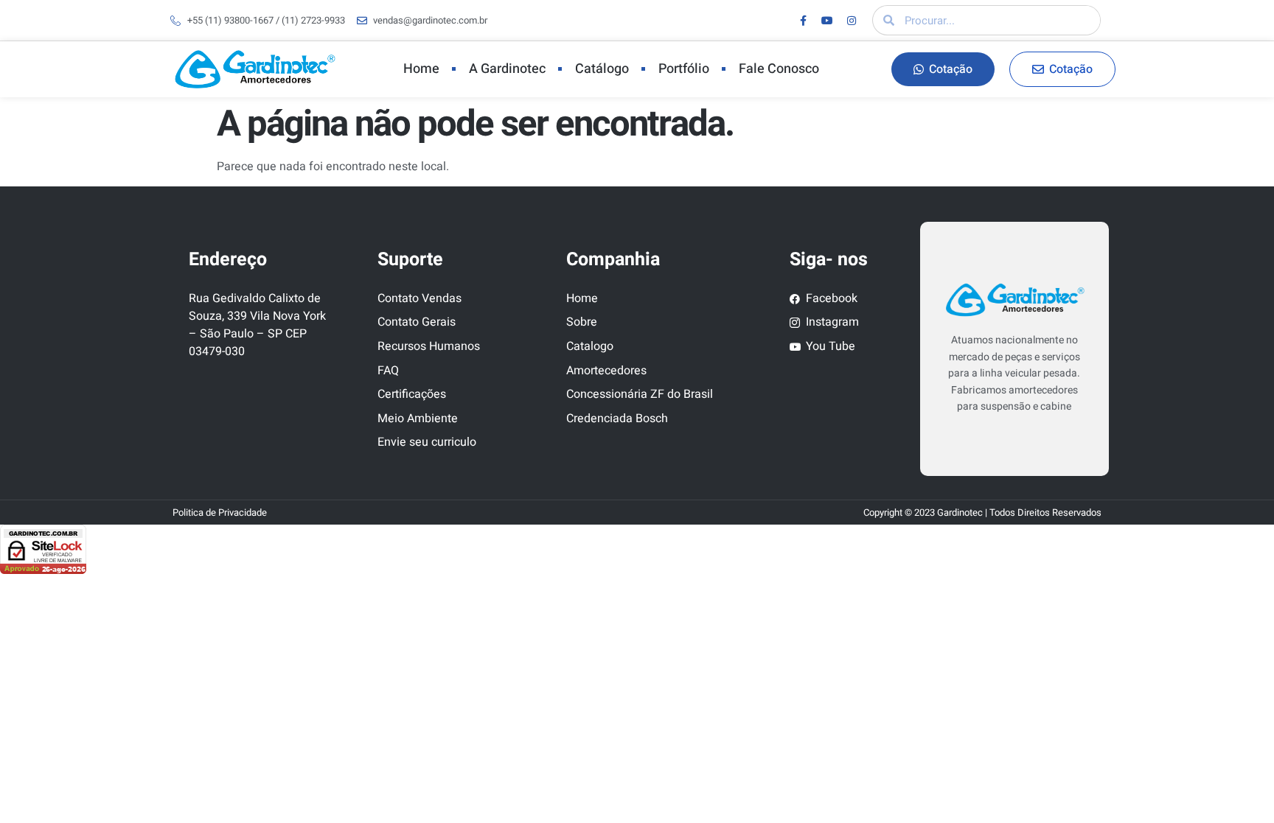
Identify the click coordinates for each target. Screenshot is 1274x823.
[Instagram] (851, 20)
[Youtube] (827, 20)
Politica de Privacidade (220, 512)
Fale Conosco (779, 69)
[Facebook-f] (803, 20)
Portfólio (683, 69)
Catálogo (602, 69)
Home (421, 69)
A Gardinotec (507, 69)
